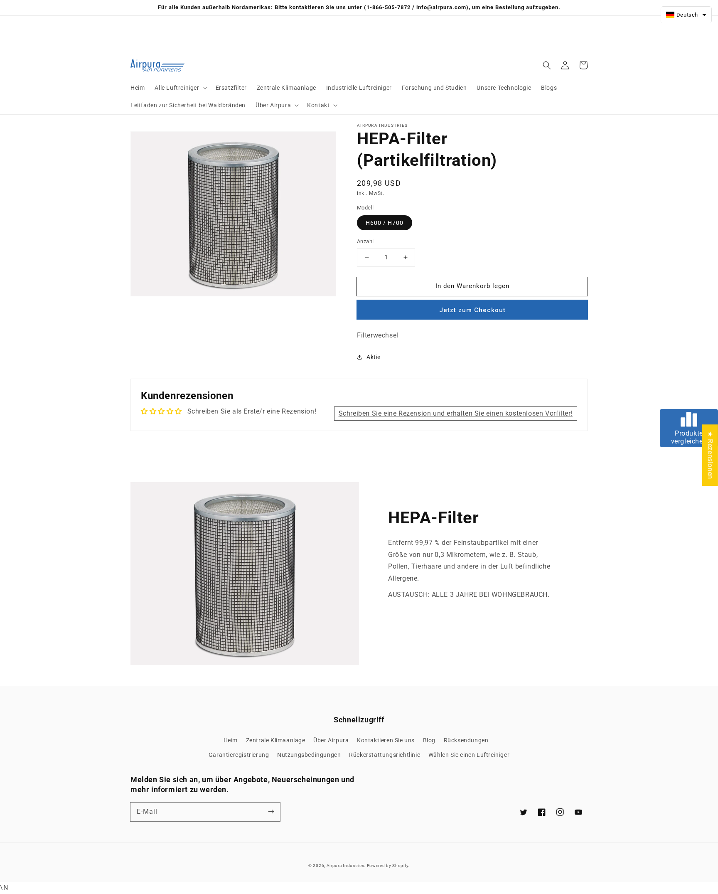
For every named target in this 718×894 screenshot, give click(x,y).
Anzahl (365, 241)
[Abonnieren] (271, 812)
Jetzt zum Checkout (472, 310)
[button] (180, 87)
